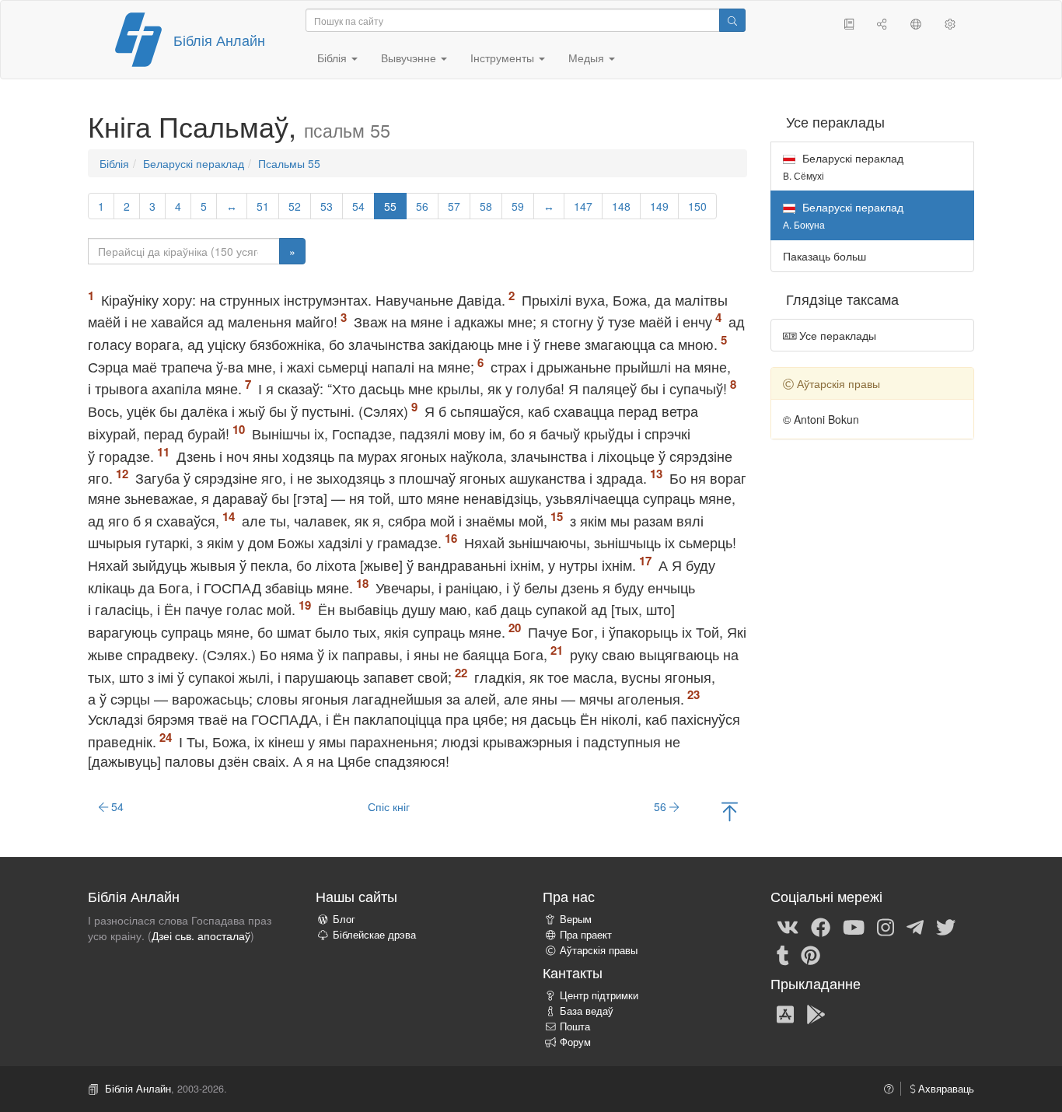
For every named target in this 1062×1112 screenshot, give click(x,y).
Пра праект (586, 935)
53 (326, 206)
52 (294, 206)
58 (486, 206)
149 (659, 206)
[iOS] (785, 1013)
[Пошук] (732, 20)
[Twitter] (945, 926)
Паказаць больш (824, 256)
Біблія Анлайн (219, 40)
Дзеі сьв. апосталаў (201, 935)
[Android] (816, 1013)
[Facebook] (820, 926)
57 (454, 206)
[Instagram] (885, 926)
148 (621, 206)
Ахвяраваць (944, 1089)
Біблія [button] (333, 57)
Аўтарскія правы (599, 950)
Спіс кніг (389, 806)
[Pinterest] (810, 954)
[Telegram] (915, 926)
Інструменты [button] (503, 57)
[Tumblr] (783, 954)
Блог (344, 919)
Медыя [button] (587, 57)
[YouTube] (854, 926)
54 (358, 206)
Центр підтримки (599, 995)
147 (583, 206)
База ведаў (586, 1011)
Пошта (575, 1026)
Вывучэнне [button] (410, 57)
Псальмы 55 (289, 163)
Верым (576, 919)
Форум (575, 1042)
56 (422, 206)
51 (263, 206)
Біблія (114, 163)
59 (518, 206)
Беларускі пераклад (193, 163)
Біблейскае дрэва (374, 935)
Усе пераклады (836, 335)
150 (697, 206)
